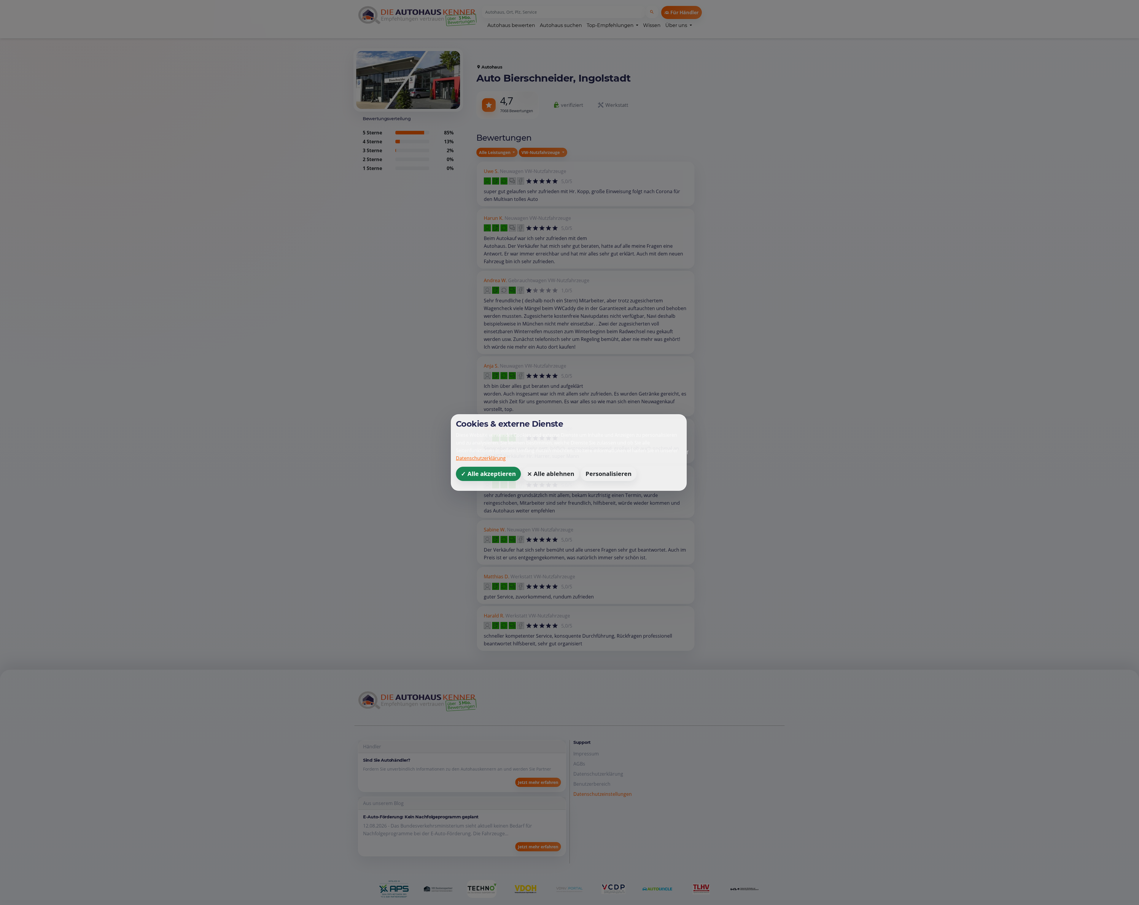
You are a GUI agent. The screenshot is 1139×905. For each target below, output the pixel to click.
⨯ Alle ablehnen (550, 474)
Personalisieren (608, 474)
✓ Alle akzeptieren (488, 474)
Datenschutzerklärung (481, 458)
